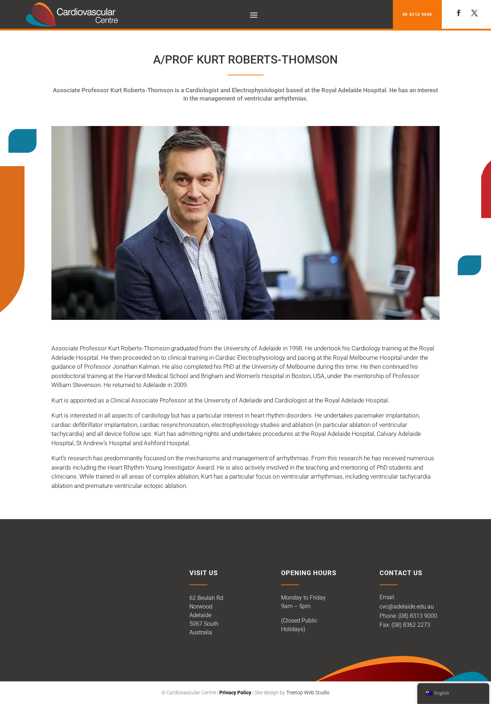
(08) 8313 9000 (417, 615)
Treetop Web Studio (308, 692)
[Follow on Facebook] (458, 12)
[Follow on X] (474, 12)
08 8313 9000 (417, 14)
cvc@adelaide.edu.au (407, 606)
